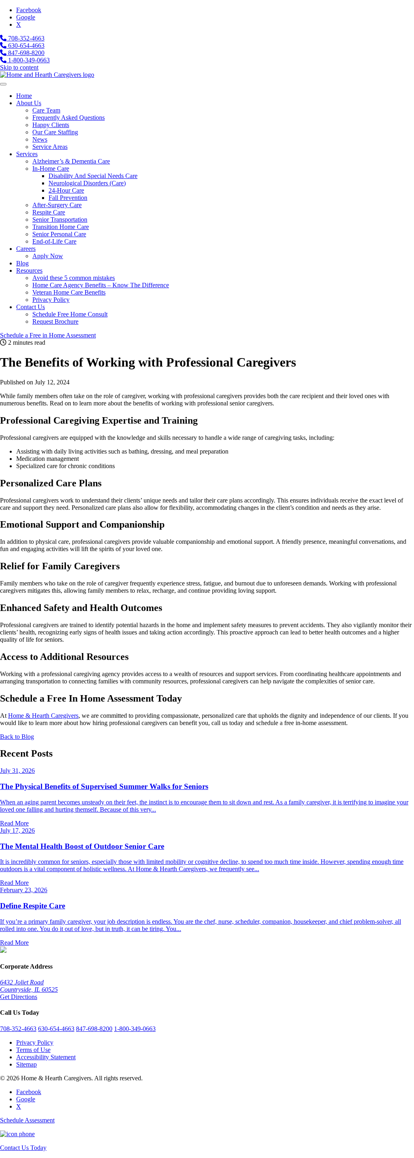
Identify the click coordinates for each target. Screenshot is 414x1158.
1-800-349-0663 (28, 60)
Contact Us (30, 306)
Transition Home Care (60, 226)
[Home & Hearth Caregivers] (47, 74)
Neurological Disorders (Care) (87, 183)
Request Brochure (55, 321)
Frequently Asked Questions (68, 117)
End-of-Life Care (54, 241)
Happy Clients (50, 124)
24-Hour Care (66, 190)
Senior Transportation (59, 219)
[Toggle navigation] (3, 84)
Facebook (28, 9)
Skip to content (19, 67)
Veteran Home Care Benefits (69, 292)
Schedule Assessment (48, 335)
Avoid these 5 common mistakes (73, 277)
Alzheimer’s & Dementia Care (71, 161)
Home (24, 95)
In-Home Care (50, 168)
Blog (22, 263)
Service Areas (50, 146)
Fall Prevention (68, 197)
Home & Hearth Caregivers (43, 715)
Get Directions (18, 996)
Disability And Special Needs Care (93, 175)
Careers (26, 248)
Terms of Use (33, 1049)
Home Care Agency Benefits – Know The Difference (100, 285)
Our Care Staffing (55, 132)
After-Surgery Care (57, 204)
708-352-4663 (25, 38)
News (39, 139)
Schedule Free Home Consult (70, 314)
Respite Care (48, 212)
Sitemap (26, 1064)
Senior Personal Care (59, 234)
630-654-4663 (25, 45)
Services (27, 154)
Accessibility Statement (46, 1057)
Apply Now (47, 255)
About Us (28, 103)
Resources (29, 270)
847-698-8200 (25, 52)
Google (25, 17)
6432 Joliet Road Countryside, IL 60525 (29, 986)
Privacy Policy (51, 299)
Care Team (46, 110)
